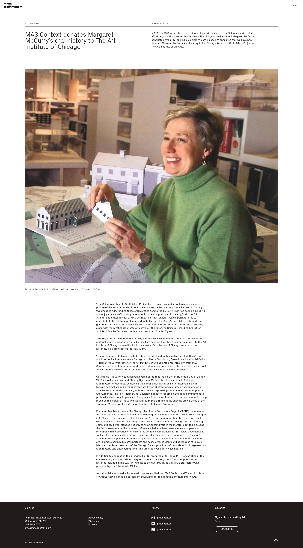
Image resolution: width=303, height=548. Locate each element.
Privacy (92, 524)
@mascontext (164, 517)
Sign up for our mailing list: (230, 517)
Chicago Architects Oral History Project (229, 43)
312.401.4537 (32, 524)
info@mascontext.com (38, 527)
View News (33, 23)
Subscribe (227, 529)
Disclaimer (94, 521)
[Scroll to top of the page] (276, 541)
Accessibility (95, 517)
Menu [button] (296, 5)
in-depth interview (186, 36)
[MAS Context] (13, 5)
